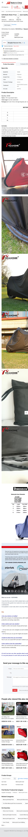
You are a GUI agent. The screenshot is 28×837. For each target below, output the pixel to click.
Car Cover (4, 781)
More (3, 825)
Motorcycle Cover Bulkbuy (18, 822)
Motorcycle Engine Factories (9, 814)
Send (15, 690)
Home (3, 11)
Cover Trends (6, 822)
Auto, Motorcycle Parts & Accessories (13, 11)
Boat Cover (4, 784)
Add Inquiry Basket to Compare (10, 58)
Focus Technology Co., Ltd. (19, 830)
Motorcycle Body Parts (8, 799)
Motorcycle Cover (20, 781)
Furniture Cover (19, 784)
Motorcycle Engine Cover (9, 818)
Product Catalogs (23, 778)
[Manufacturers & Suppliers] (14, 2)
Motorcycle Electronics (22, 799)
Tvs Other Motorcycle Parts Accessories (12, 803)
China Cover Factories (8, 811)
